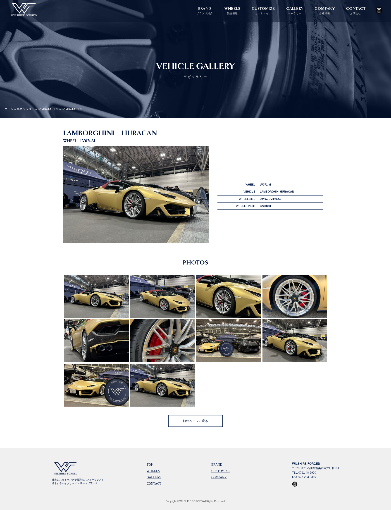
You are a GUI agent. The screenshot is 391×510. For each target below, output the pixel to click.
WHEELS (232, 10)
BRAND (204, 10)
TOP (150, 464)
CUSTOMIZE (263, 10)
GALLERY (294, 10)
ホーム (9, 109)
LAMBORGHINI (48, 109)
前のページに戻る (195, 421)
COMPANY (325, 10)
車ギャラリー (25, 109)
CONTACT (355, 10)
